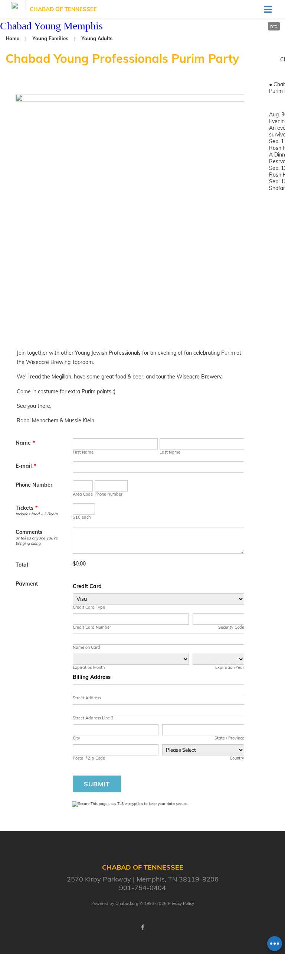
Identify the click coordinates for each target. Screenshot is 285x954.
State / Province (229, 738)
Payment (27, 583)
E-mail (26, 466)
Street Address (87, 697)
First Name (83, 452)
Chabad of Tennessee (63, 9)
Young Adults (96, 38)
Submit (97, 784)
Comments (29, 532)
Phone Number (34, 484)
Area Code (83, 494)
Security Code (231, 627)
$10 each (82, 517)
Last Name (170, 452)
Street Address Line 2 (93, 718)
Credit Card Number (92, 627)
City (76, 738)
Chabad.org (126, 903)
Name (25, 442)
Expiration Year (229, 667)
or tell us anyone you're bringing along (37, 540)
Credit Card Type (89, 607)
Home (12, 38)
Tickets (26, 508)
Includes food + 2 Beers (37, 513)
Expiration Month (89, 667)
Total (22, 564)
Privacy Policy (181, 903)
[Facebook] (142, 927)
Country (237, 758)
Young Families (50, 38)
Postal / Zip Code (89, 758)
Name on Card (86, 647)
